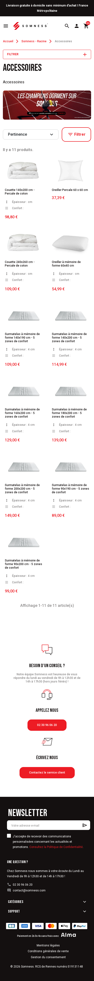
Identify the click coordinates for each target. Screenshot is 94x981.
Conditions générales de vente (48, 951)
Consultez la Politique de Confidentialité (56, 847)
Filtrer (76, 134)
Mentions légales (48, 945)
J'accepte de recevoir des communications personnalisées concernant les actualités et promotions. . (48, 842)
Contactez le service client (47, 772)
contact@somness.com (29, 890)
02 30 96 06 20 (47, 725)
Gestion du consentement (48, 957)
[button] (67, 26)
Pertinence (31, 134)
